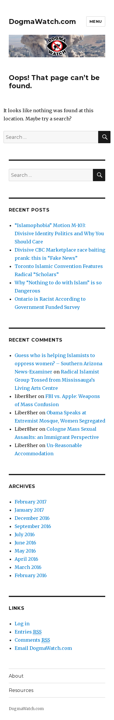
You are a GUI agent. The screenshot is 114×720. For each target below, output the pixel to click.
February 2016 (31, 575)
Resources (21, 690)
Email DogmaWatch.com (43, 648)
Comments (32, 640)
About (16, 676)
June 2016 (25, 543)
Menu (95, 21)
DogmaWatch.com (42, 22)
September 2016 (33, 526)
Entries (28, 632)
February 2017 (30, 502)
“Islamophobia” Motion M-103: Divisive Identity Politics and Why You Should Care (59, 233)
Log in (22, 623)
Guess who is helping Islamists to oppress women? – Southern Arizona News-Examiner (58, 363)
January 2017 (29, 510)
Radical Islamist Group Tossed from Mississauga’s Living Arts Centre (57, 380)
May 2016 (25, 551)
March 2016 (28, 567)
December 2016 (32, 518)
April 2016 (26, 559)
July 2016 (25, 534)
